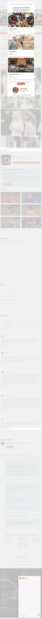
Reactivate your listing (26, 94)
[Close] (33, 3)
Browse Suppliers (21, 83)
